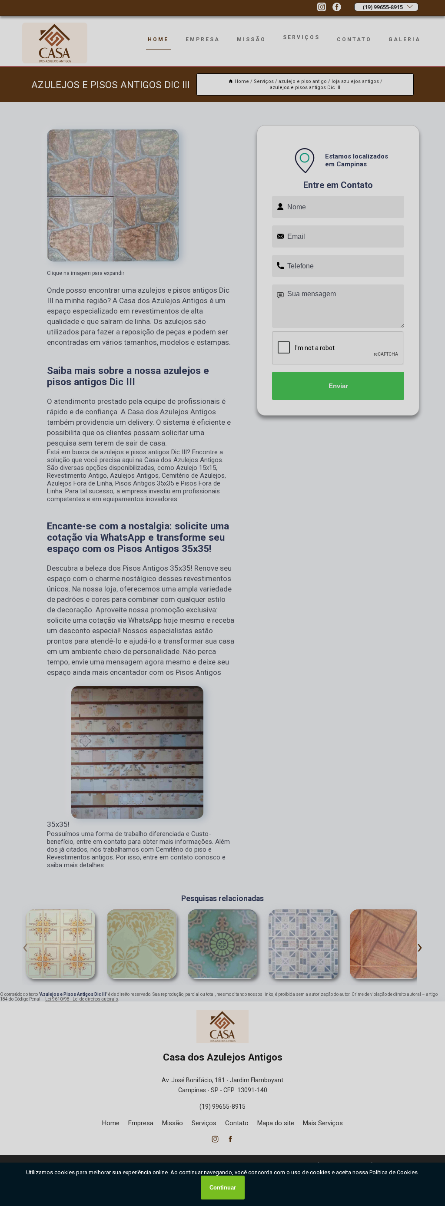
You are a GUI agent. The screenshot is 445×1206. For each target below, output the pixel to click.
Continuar (222, 1187)
